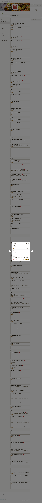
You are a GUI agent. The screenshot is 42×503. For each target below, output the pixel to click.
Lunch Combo (15, 248)
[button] (10, 252)
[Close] (29, 242)
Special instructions (15, 256)
